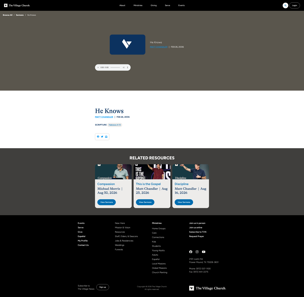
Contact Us (83, 245)
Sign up (102, 287)
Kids (154, 241)
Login (294, 5)
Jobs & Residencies (124, 240)
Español (81, 236)
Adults (155, 255)
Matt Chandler (158, 47)
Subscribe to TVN (197, 232)
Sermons (20, 15)
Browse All (7, 15)
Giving (154, 5)
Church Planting (159, 272)
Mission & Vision (122, 227)
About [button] (122, 5)
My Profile (83, 240)
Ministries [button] (138, 5)
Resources (120, 232)
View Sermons (106, 202)
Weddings (119, 245)
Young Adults (158, 250)
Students (156, 246)
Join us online (195, 227)
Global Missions (159, 268)
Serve (167, 5)
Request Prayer (196, 236)
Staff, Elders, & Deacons (126, 236)
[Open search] (285, 5)
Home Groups (158, 228)
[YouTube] (203, 252)
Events (181, 5)
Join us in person (197, 223)
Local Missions (159, 263)
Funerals (119, 249)
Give (80, 232)
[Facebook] (191, 252)
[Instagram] (197, 252)
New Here (120, 223)
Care (154, 233)
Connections (158, 237)
